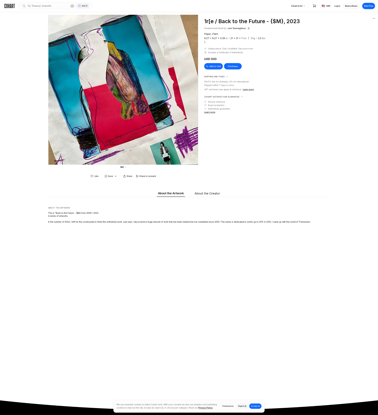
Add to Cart (215, 66)
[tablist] (189, 193)
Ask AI (84, 5)
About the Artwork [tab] (171, 193)
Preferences (228, 406)
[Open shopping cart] (314, 6)
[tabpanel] (189, 210)
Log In (337, 6)
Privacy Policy (205, 407)
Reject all (242, 406)
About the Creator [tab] (207, 193)
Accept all (255, 406)
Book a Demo (351, 6)
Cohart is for (297, 6)
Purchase (233, 66)
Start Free (368, 6)
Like (96, 176)
